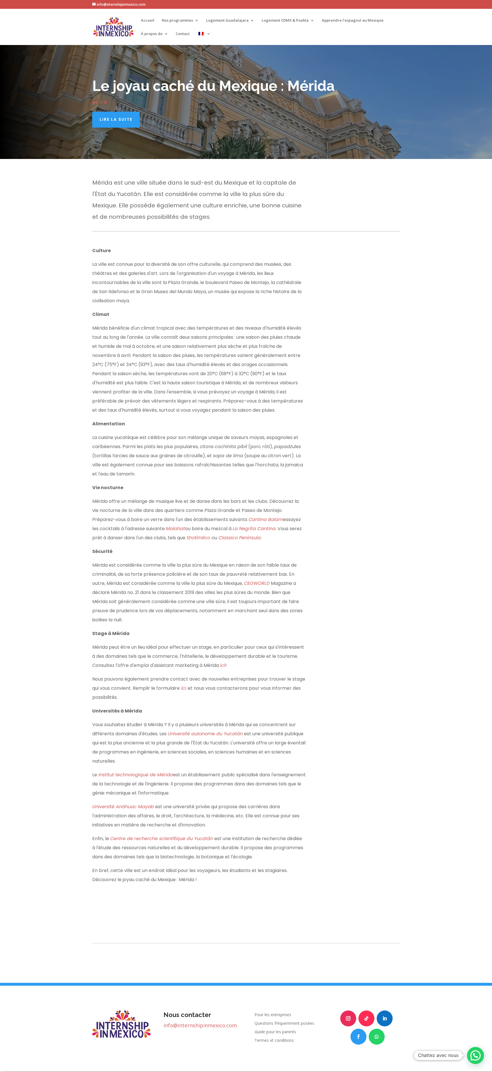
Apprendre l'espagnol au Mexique (353, 20)
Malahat (175, 528)
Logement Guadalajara (227, 20)
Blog (100, 102)
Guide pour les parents (275, 1032)
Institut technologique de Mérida (136, 774)
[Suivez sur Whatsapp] (377, 1037)
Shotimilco (198, 537)
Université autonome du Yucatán (205, 733)
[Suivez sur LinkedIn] (385, 1018)
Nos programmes (177, 20)
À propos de (152, 34)
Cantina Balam (266, 519)
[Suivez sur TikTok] (366, 1018)
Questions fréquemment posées (284, 1023)
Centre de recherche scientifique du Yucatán (161, 838)
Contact (183, 34)
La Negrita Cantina (254, 528)
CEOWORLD (257, 583)
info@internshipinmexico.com (200, 1025)
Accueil (147, 20)
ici (222, 665)
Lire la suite (116, 119)
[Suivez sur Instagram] (348, 1018)
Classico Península (240, 537)
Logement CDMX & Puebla (285, 20)
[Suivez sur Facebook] (358, 1037)
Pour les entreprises (273, 1015)
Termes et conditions (274, 1040)
